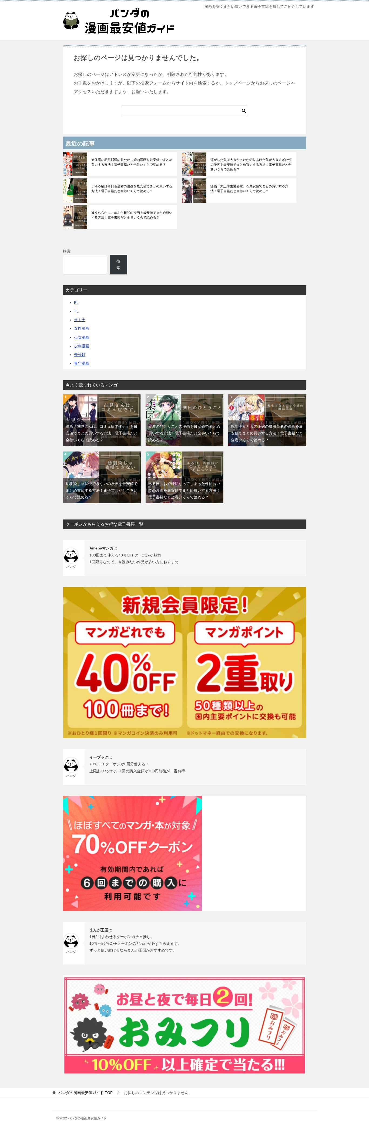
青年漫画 (81, 363)
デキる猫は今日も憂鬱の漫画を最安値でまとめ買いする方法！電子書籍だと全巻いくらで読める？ (131, 188)
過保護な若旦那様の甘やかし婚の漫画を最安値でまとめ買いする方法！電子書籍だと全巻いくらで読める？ (131, 162)
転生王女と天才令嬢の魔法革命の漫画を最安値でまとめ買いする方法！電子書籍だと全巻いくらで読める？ (267, 433)
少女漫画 (81, 337)
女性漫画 (81, 328)
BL (76, 302)
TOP (85, 1093)
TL (76, 311)
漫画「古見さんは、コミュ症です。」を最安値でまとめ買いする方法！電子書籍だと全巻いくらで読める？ (101, 433)
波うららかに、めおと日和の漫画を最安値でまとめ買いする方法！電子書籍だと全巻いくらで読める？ (131, 215)
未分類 (79, 354)
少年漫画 (81, 346)
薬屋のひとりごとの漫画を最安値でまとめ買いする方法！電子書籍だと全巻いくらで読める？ (184, 433)
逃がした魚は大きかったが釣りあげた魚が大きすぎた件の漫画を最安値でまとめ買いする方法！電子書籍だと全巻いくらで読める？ (250, 164)
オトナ (79, 320)
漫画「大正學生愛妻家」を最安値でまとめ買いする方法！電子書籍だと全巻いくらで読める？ (249, 188)
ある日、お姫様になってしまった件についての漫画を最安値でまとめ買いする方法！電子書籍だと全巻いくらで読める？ (184, 490)
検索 (67, 251)
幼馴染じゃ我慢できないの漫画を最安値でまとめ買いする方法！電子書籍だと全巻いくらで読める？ (101, 490)
